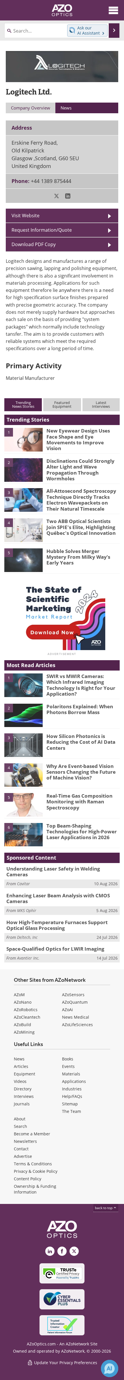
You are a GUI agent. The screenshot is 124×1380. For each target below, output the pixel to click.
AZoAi (67, 1009)
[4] (23, 530)
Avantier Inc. (28, 958)
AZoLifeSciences (77, 1024)
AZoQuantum (75, 1002)
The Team (71, 1111)
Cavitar (23, 883)
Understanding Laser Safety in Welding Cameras (53, 871)
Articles (21, 1066)
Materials (71, 1074)
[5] (23, 559)
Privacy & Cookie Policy (35, 1171)
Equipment (24, 1074)
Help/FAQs (72, 1096)
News (19, 1059)
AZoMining (24, 1032)
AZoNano (22, 1002)
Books (67, 1059)
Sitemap (70, 1104)
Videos (20, 1081)
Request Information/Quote (42, 230)
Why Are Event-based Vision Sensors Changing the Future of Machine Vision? (81, 772)
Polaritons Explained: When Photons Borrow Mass (79, 709)
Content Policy (27, 1178)
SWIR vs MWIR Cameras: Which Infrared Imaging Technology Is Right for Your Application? (80, 685)
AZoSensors (73, 994)
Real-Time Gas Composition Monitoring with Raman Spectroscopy (79, 801)
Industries (72, 1089)
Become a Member (32, 1134)
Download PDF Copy (34, 244)
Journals (22, 1104)
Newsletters (25, 1141)
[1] (23, 439)
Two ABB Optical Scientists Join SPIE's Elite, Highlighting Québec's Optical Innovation (81, 527)
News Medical (75, 1017)
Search (20, 1126)
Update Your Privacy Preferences (65, 1362)
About (19, 1119)
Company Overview (30, 108)
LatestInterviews (101, 404)
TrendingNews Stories (23, 404)
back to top (104, 1207)
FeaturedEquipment (62, 404)
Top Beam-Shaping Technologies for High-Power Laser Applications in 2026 (81, 831)
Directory (22, 1089)
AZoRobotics (25, 1009)
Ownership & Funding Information (35, 1189)
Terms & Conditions (33, 1163)
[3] (23, 499)
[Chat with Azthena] (109, 1368)
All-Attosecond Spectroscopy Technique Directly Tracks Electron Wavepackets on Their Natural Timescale (81, 500)
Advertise (23, 1156)
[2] (23, 469)
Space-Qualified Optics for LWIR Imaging (55, 948)
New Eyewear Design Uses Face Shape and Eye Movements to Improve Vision (78, 439)
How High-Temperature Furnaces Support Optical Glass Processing (57, 925)
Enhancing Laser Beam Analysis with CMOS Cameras (58, 898)
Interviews (24, 1096)
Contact (21, 1148)
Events (68, 1066)
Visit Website (26, 215)
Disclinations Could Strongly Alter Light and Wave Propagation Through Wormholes (80, 470)
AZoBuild (22, 1024)
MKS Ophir (26, 910)
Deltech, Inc (27, 937)
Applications (74, 1081)
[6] (23, 834)
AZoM (19, 994)
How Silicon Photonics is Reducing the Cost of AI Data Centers (80, 742)
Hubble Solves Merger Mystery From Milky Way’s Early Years (78, 557)
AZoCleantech (27, 1017)
